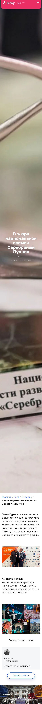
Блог (16, 496)
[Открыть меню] (38, 2)
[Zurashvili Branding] (21, 5)
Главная (6, 496)
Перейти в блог (21, 675)
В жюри (21, 257)
